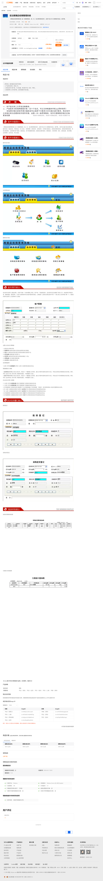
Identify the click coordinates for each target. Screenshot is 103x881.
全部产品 (19, 845)
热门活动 (38, 6)
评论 (40, 69)
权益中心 (39, 2)
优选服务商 (54, 62)
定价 (44, 2)
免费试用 (19, 847)
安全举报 (30, 864)
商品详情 (5, 69)
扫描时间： (41, 770)
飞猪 (48, 867)
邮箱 (79, 22)
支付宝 (80, 867)
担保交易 (21, 62)
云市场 (48, 2)
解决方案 (26, 2)
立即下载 (5, 756)
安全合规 (6, 855)
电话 (79, 19)
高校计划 (57, 850)
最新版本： (7, 773)
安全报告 (32, 69)
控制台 (89, 2)
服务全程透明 (30, 62)
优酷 (73, 867)
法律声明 (6, 864)
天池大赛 (44, 850)
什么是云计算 (7, 845)
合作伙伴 (54, 2)
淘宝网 (13, 867)
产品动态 (19, 850)
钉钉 (77, 867)
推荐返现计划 (58, 855)
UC (67, 867)
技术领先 (6, 850)
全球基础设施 (7, 847)
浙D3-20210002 (62, 872)
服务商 (79, 13)
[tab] (7, 740)
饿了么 (5, 869)
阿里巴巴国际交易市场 (31, 867)
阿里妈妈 (43, 867)
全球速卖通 (22, 867)
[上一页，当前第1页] (67, 832)
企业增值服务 (70, 847)
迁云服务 (69, 850)
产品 (21, 2)
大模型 (16, 2)
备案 (86, 2)
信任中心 (69, 858)
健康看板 (69, 855)
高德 (65, 867)
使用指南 (23, 69)
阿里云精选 (31, 6)
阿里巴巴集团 (7, 867)
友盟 (70, 867)
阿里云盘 (95, 867)
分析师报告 (7, 858)
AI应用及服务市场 (17, 6)
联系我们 (37, 864)
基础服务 (69, 845)
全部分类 (3, 10)
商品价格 (14, 69)
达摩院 (85, 867)
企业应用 (9, 10)
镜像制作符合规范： (10, 770)
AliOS (58, 867)
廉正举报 (22, 864)
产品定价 (19, 853)
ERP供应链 (15, 10)
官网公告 (69, 853)
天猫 (17, 867)
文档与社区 (32, 2)
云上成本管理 (20, 858)
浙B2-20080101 (40, 872)
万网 (62, 867)
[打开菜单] (2, 2)
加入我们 (45, 864)
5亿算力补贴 (58, 853)
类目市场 (25, 6)
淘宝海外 (89, 867)
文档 (43, 845)
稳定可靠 (6, 853)
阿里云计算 (53, 867)
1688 (39, 867)
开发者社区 (45, 847)
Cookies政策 (14, 864)
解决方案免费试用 (59, 847)
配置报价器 (19, 855)
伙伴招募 (43, 6)
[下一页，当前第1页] (71, 832)
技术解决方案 (32, 845)
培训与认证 (45, 853)
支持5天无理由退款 (43, 62)
